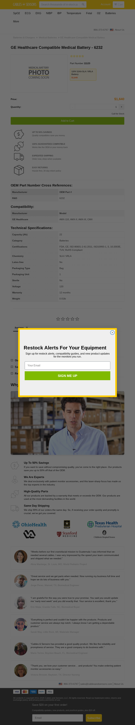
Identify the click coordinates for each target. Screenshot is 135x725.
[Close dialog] (112, 333)
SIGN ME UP (67, 376)
